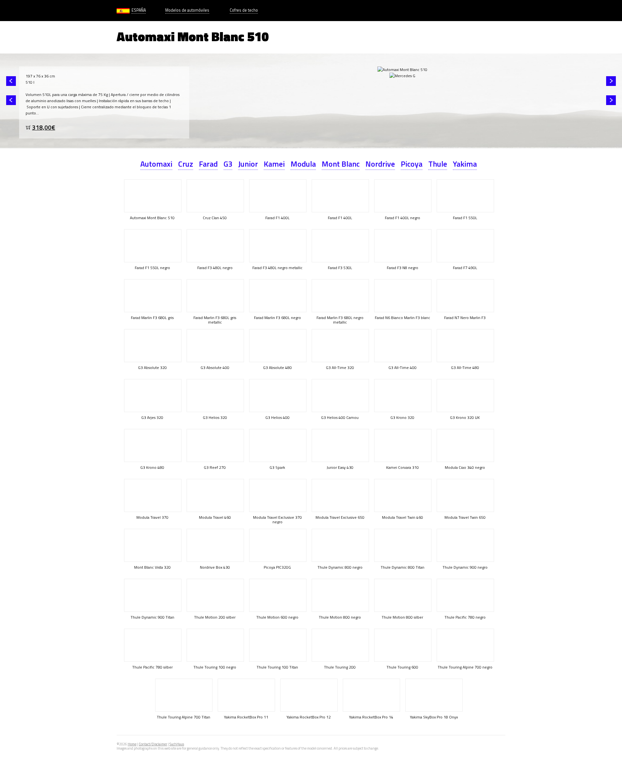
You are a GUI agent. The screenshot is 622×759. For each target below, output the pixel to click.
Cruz (185, 164)
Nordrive (380, 164)
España (139, 10)
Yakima (465, 164)
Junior (248, 164)
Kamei (274, 164)
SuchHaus (176, 744)
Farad (208, 164)
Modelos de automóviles (187, 10)
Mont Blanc (341, 164)
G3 (228, 164)
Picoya (411, 164)
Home (132, 744)
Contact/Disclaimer (153, 744)
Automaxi (156, 164)
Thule (437, 164)
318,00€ (43, 127)
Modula (303, 164)
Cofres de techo (244, 10)
